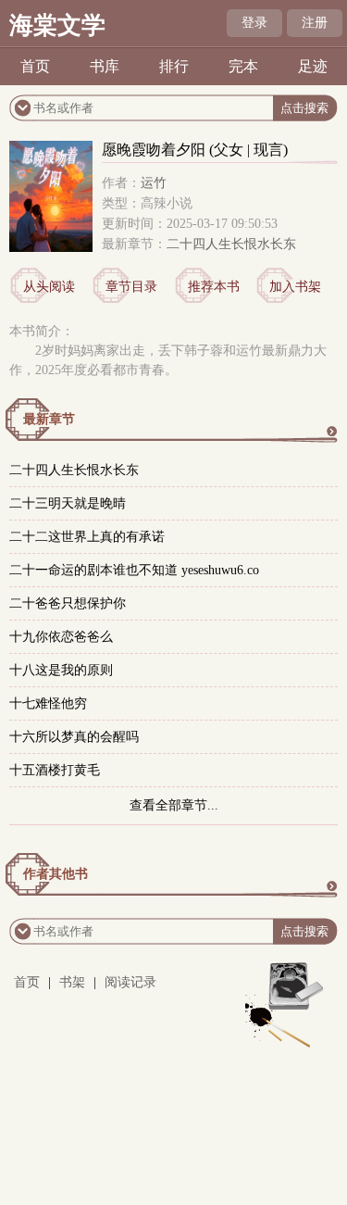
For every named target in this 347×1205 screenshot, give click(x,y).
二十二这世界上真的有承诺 (87, 537)
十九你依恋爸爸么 (61, 637)
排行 (174, 66)
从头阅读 (49, 287)
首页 (35, 66)
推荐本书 (214, 287)
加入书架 (295, 287)
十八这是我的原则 (61, 670)
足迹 (313, 66)
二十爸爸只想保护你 (67, 603)
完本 (243, 66)
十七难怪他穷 (48, 703)
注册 (315, 23)
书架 (72, 982)
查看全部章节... (174, 805)
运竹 (154, 183)
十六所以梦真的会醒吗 (74, 737)
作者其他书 (55, 874)
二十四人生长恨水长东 (231, 244)
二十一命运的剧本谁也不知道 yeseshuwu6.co (134, 570)
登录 (254, 23)
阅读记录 (130, 982)
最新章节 (49, 419)
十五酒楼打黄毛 (54, 770)
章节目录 (131, 287)
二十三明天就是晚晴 (67, 503)
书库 (104, 66)
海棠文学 (57, 25)
